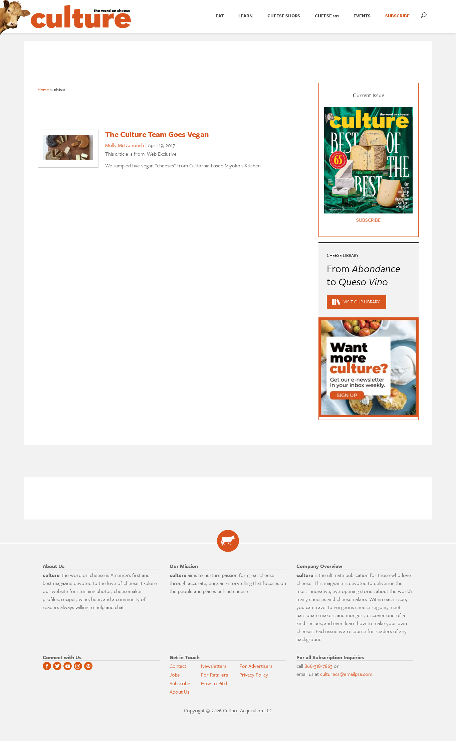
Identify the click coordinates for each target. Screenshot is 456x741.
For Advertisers (255, 666)
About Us (179, 691)
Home (43, 89)
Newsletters (213, 666)
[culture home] (81, 22)
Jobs (175, 674)
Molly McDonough (124, 145)
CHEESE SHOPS (283, 15)
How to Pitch (215, 683)
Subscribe (180, 683)
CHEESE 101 (327, 15)
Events (362, 15)
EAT (220, 15)
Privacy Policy (253, 674)
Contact (178, 666)
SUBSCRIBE (397, 15)
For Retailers (214, 674)
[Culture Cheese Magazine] (228, 541)
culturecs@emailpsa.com (346, 674)
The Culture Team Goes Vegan (157, 134)
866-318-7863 (318, 666)
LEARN (245, 15)
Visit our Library (362, 301)
